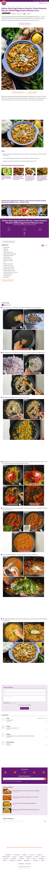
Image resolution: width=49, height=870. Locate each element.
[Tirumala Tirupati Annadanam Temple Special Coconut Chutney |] (7, 797)
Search (38, 0)
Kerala (34, 858)
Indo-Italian (35, 860)
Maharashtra (27, 860)
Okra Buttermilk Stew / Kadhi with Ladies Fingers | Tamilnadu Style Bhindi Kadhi (6, 178)
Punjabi (21, 856)
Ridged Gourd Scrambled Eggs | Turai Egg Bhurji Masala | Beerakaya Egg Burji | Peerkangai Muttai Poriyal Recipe (42, 178)
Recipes (41, 0)
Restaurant (12, 860)
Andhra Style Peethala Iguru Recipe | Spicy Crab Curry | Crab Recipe (25, 790)
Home (34, 0)
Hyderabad (41, 858)
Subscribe (46, 0)
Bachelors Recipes (7, 6)
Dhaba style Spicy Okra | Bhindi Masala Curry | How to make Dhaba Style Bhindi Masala (18, 178)
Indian (43, 856)
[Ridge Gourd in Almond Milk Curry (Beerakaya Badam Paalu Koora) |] (7, 810)
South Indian (8, 854)
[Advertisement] (24, 110)
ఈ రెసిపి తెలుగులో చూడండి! (24, 24)
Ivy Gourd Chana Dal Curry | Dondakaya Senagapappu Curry (24, 803)
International (29, 856)
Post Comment (24, 708)
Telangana (39, 854)
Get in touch (28, 863)
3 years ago (8, 721)
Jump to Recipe (32, 92)
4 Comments (28, 13)
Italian (28, 858)
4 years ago (8, 737)
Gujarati (4, 860)
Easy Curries (15, 810)
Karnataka (5, 858)
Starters (37, 856)
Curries (14, 804)
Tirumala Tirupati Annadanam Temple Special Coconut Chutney (25, 797)
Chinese (14, 856)
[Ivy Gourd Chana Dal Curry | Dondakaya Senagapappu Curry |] (7, 804)
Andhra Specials (16, 798)
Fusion (42, 860)
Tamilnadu (21, 858)
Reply (47, 721)
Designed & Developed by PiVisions (24, 867)
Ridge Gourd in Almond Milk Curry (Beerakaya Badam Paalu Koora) (25, 809)
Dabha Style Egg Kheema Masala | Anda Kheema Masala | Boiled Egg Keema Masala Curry (24, 6)
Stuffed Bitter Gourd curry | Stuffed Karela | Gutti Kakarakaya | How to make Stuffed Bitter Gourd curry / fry (30, 178)
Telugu (46, 3)
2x (44, 245)
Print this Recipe (19, 92)
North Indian (17, 854)
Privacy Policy (19, 781)
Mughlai (24, 854)
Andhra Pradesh (6, 856)
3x (46, 245)
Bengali (19, 860)
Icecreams (31, 854)
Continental (13, 858)
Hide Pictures (8, 305)
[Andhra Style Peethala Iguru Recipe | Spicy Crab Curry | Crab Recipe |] (7, 791)
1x (42, 245)
